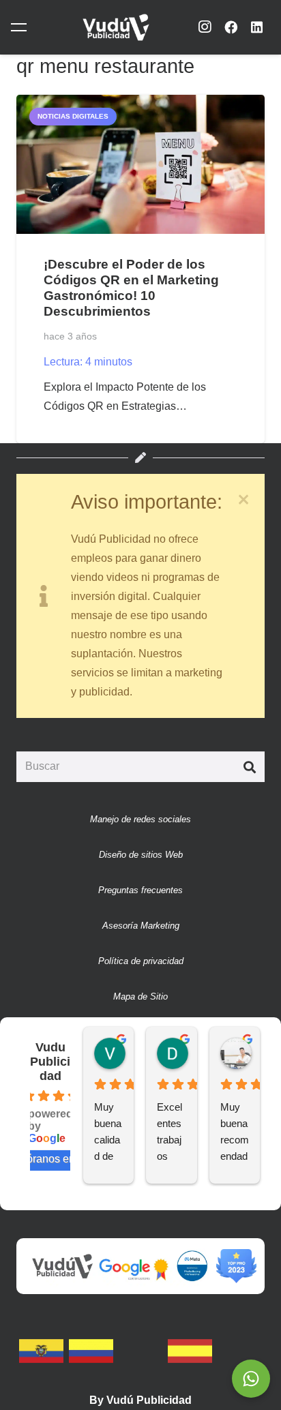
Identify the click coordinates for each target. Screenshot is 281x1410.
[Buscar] (249, 766)
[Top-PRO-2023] (236, 1266)
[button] (21, 27)
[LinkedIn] (257, 27)
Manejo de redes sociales (140, 819)
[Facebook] (230, 27)
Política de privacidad (140, 961)
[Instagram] (205, 27)
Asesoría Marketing (140, 925)
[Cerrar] (243, 500)
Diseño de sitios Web (141, 855)
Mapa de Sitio (140, 996)
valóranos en (43, 1159)
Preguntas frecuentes (140, 890)
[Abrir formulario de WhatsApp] (251, 1379)
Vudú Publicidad (149, 1400)
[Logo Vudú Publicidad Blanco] (116, 27)
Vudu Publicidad (50, 1061)
